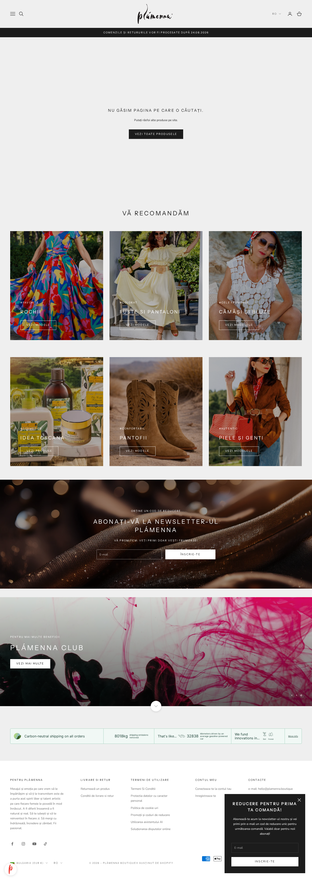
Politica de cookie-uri (144, 808)
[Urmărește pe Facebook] (12, 844)
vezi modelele (239, 325)
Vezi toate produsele (156, 134)
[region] (156, 651)
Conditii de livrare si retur (97, 796)
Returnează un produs (95, 789)
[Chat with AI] (10, 869)
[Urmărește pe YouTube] (34, 844)
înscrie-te (190, 554)
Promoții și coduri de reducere (150, 815)
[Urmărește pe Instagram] (23, 844)
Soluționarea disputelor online (150, 829)
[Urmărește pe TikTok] (45, 844)
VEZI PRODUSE (39, 451)
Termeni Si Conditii (143, 789)
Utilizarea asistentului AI (147, 822)
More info (293, 736)
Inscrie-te (265, 861)
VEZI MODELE (38, 325)
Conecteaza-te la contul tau (213, 789)
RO (274, 13)
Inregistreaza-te (205, 796)
